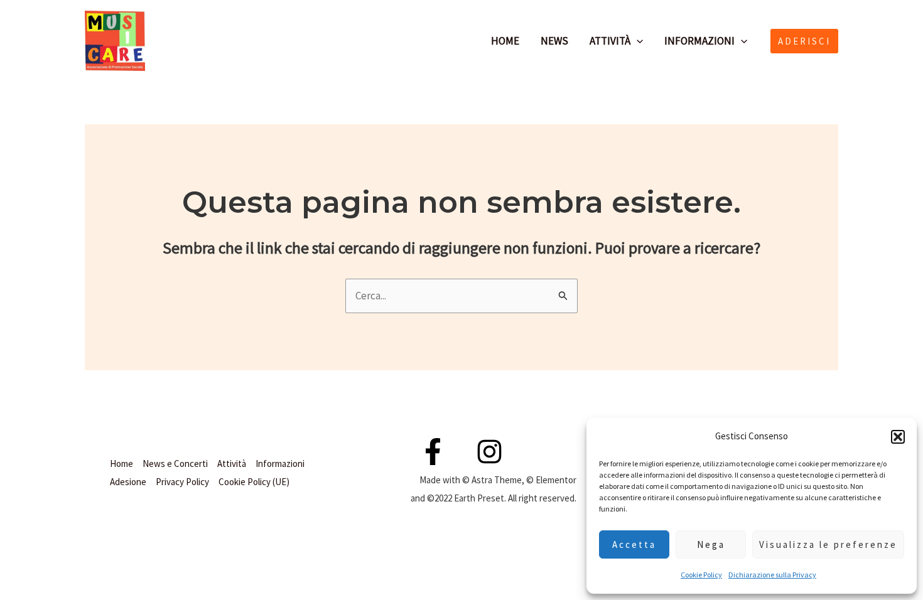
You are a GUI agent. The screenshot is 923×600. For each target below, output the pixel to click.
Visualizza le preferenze (828, 544)
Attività (610, 41)
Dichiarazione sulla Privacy (772, 574)
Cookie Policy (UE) (254, 482)
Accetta (634, 544)
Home (505, 41)
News (554, 41)
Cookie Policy (701, 574)
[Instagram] (195, 41)
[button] (898, 437)
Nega (711, 544)
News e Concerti (175, 463)
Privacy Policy (182, 482)
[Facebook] (168, 41)
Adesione (128, 482)
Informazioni (699, 41)
